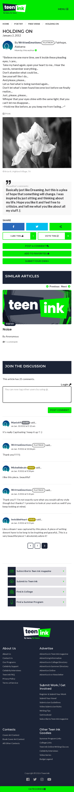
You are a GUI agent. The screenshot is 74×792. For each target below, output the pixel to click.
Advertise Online (47, 670)
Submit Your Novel (48, 698)
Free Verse (34, 24)
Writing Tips (45, 710)
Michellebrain (19, 467)
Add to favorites (35, 253)
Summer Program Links (50, 738)
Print (7, 113)
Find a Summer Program (30, 602)
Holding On (52, 24)
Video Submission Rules (51, 706)
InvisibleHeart (19, 519)
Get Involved (45, 714)
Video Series (45, 755)
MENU (62, 9)
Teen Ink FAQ (9, 674)
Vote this (57, 236)
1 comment (11, 342)
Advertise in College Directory (53, 662)
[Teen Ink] (18, 8)
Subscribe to (34, 571)
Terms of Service (10, 683)
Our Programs (9, 662)
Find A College (25, 591)
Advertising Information (51, 658)
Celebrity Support (10, 666)
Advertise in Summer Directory (54, 666)
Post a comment (35, 246)
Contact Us (8, 658)
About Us (7, 654)
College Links (46, 742)
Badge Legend (46, 759)
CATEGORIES (36, 789)
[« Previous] (30, 546)
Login (65, 384)
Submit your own (36, 261)
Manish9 (16, 422)
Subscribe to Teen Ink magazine (54, 719)
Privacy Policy (9, 678)
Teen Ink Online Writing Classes (54, 746)
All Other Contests (11, 743)
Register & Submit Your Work (53, 694)
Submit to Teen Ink (27, 581)
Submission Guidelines (50, 702)
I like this (22, 236)
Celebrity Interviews (12, 670)
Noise (7, 329)
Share (7, 220)
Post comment (59, 410)
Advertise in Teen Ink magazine (54, 654)
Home (6, 24)
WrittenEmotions (29, 42)
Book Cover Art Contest (13, 739)
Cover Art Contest (11, 735)
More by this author (25, 50)
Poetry (18, 24)
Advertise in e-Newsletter (52, 674)
